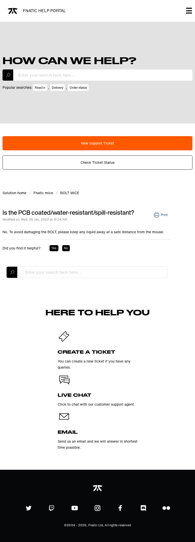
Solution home (15, 192)
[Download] (88, 273)
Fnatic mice (43, 192)
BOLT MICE (69, 192)
